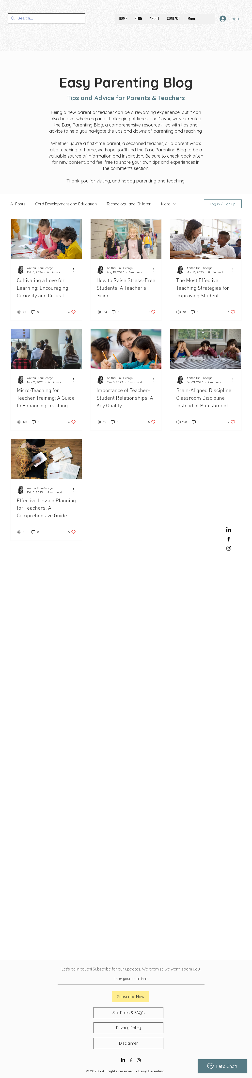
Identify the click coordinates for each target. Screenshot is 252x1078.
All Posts (17, 203)
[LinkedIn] (229, 530)
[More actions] (75, 270)
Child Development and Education (66, 203)
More (165, 203)
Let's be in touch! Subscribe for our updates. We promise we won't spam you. (131, 969)
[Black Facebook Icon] (229, 539)
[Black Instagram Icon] (229, 548)
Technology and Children (129, 203)
